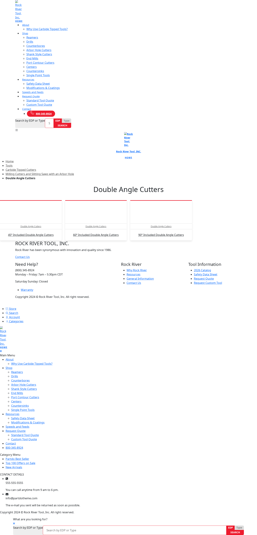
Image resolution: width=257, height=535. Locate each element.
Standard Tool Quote (40, 100)
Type (66, 120)
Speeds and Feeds (33, 92)
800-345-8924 (44, 113)
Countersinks (35, 71)
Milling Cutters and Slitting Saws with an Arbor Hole (40, 174)
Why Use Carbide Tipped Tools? (47, 29)
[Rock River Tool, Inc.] (128, 11)
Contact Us (22, 257)
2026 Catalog (202, 270)
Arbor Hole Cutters (38, 50)
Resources (28, 79)
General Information (140, 279)
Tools (9, 165)
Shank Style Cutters (39, 54)
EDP (57, 120)
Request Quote (31, 96)
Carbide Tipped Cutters (21, 170)
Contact (26, 109)
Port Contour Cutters (40, 63)
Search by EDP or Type (30, 121)
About (25, 25)
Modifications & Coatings (43, 88)
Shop (25, 33)
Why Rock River (137, 270)
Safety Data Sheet (38, 84)
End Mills (32, 58)
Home (10, 161)
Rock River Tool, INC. (128, 151)
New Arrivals (17, 467)
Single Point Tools (38, 75)
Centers (31, 67)
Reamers (32, 37)
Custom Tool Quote (39, 105)
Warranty (27, 290)
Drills (29, 42)
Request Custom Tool (208, 283)
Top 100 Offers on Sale (20, 463)
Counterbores (35, 46)
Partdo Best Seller (17, 459)
